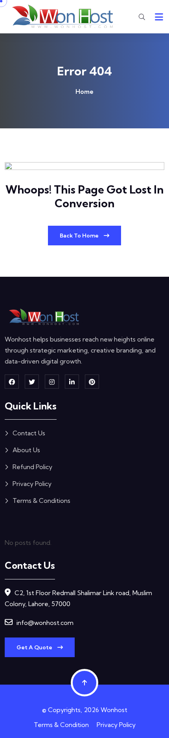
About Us (26, 450)
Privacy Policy (32, 484)
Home (84, 91)
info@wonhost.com (45, 623)
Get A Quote (35, 647)
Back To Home (80, 235)
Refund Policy (32, 467)
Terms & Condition (61, 725)
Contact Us (29, 433)
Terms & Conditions (41, 500)
